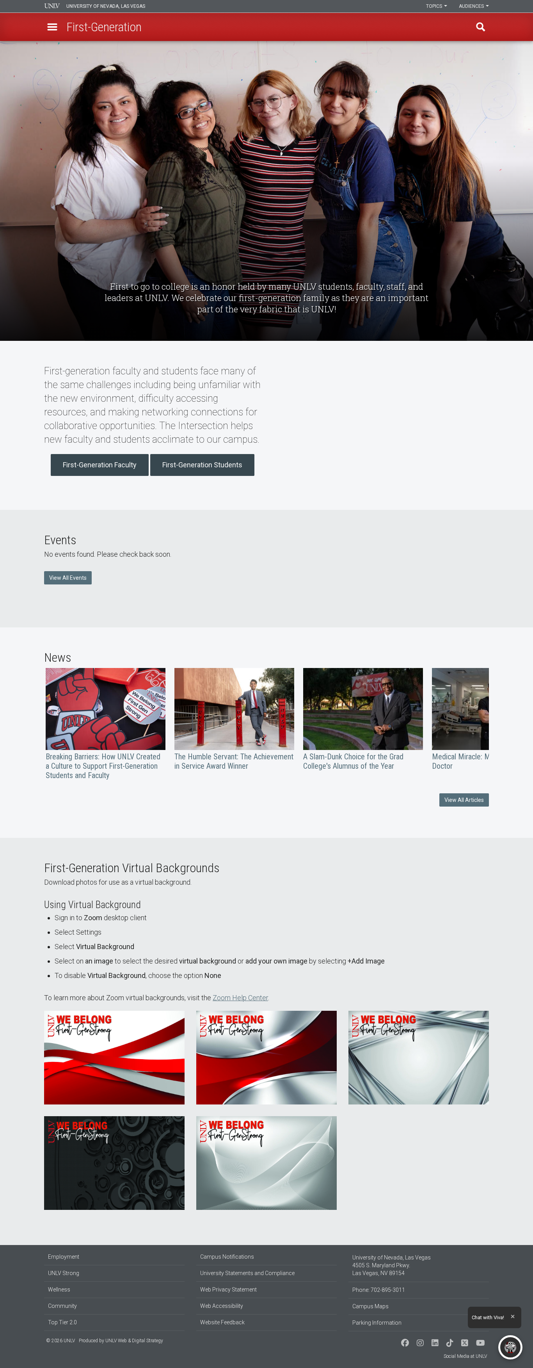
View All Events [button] (68, 578)
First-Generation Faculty (100, 465)
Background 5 (266, 1163)
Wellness (59, 1289)
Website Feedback (222, 1322)
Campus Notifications (227, 1257)
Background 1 (114, 1057)
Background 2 (266, 1057)
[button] (52, 27)
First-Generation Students (202, 465)
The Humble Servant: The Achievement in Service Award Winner (234, 719)
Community (62, 1306)
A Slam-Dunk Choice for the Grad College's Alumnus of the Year (363, 719)
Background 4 (114, 1163)
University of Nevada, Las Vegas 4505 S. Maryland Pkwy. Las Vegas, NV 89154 (391, 1265)
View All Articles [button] (464, 800)
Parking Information (377, 1323)
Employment (63, 1257)
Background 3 (418, 1057)
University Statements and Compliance (247, 1273)
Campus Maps (370, 1306)
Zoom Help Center (240, 998)
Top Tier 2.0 (62, 1322)
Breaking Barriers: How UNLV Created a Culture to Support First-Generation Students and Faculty (105, 724)
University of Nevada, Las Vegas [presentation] (105, 6)
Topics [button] (434, 6)
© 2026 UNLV (60, 1340)
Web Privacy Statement (228, 1289)
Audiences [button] (472, 6)
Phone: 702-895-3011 (378, 1290)
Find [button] (481, 27)
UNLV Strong (63, 1273)
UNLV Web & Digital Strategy (134, 1340)
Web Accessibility (221, 1306)
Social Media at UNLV (465, 1356)
